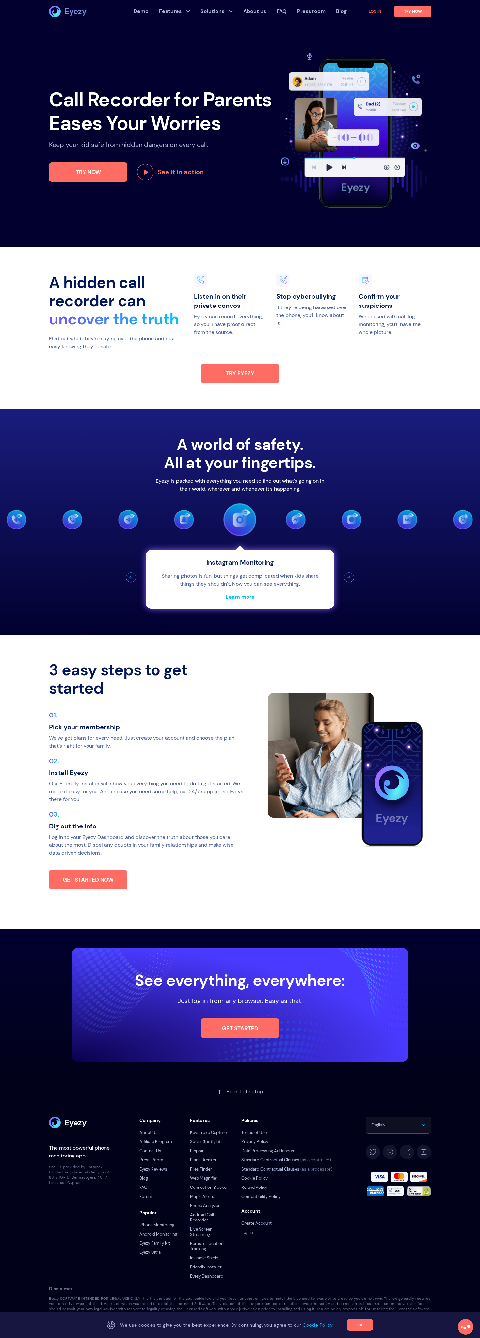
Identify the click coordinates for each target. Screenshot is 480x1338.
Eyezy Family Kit (154, 1243)
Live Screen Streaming (201, 1231)
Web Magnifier (203, 1178)
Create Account (256, 1223)
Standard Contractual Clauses (286, 1160)
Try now (88, 172)
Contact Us (150, 1151)
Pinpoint (198, 1151)
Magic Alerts (202, 1196)
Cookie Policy (254, 1178)
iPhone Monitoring (156, 1225)
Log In (375, 11)
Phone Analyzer (205, 1205)
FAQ (143, 1187)
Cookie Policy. (318, 1325)
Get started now (88, 879)
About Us (148, 1132)
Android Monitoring (158, 1234)
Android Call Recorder (202, 1217)
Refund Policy (254, 1187)
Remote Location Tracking (206, 1246)
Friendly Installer (206, 1267)
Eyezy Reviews (153, 1169)
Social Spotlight (205, 1141)
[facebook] (390, 1152)
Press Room (151, 1160)
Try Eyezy (240, 373)
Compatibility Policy (260, 1196)
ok (360, 1325)
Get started (240, 1028)
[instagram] (407, 1152)
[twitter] (373, 1152)
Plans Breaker (203, 1160)
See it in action (180, 172)
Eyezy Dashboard (206, 1276)
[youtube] (424, 1152)
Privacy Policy (254, 1141)
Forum (145, 1196)
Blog (143, 1178)
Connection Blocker (209, 1187)
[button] (131, 577)
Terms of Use (254, 1132)
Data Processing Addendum (268, 1151)
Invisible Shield (204, 1258)
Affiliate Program (155, 1141)
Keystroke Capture (208, 1132)
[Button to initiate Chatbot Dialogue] (465, 1327)
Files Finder (201, 1169)
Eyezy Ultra (150, 1252)
